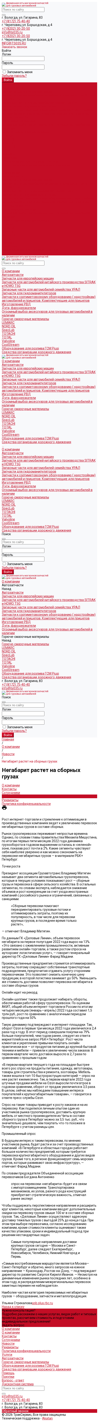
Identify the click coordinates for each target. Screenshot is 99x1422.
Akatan (47, 1418)
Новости (8, 796)
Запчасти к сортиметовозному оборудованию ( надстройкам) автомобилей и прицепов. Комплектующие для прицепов (49, 112)
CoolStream (10, 158)
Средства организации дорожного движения (36, 253)
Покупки (8, 1377)
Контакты (9, 789)
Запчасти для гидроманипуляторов (29, 106)
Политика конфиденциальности (26, 804)
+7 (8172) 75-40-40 (16, 21)
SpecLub (8, 143)
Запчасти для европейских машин (28, 91)
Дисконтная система (18, 1384)
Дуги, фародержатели (19, 121)
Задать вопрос (13, 1325)
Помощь (8, 1373)
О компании (11, 172)
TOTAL (7, 150)
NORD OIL (9, 139)
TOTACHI (8, 147)
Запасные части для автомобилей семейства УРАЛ (41, 102)
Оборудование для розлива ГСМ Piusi (30, 250)
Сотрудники (11, 793)
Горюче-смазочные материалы (25, 220)
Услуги (7, 1354)
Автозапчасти (12, 176)
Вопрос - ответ (13, 1380)
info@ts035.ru (12, 32)
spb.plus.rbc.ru (42, 1303)
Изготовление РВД (16, 117)
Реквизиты (10, 800)
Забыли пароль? (14, 76)
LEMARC (8, 136)
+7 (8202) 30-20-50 (16, 28)
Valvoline (8, 154)
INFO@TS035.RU (14, 43)
